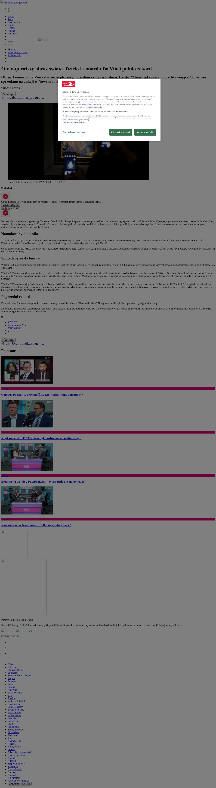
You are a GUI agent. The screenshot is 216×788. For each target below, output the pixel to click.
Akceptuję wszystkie (145, 132)
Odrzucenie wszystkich (120, 132)
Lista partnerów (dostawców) (73, 122)
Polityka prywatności (94, 107)
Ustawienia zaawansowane (73, 132)
